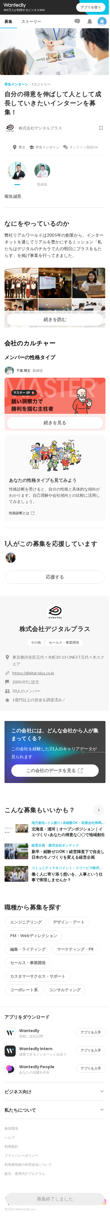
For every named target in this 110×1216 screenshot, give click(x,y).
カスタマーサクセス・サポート (37, 976)
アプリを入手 (91, 1032)
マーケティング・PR (75, 949)
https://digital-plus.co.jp (33, 672)
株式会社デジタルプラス (55, 629)
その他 (36, 642)
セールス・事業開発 (64, 642)
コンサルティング (65, 990)
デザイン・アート (69, 922)
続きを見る (55, 422)
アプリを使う (91, 7)
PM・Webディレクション (33, 935)
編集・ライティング (28, 949)
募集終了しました (55, 1199)
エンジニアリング (26, 922)
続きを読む (55, 319)
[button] (57, 1017)
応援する (55, 577)
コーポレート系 (24, 990)
